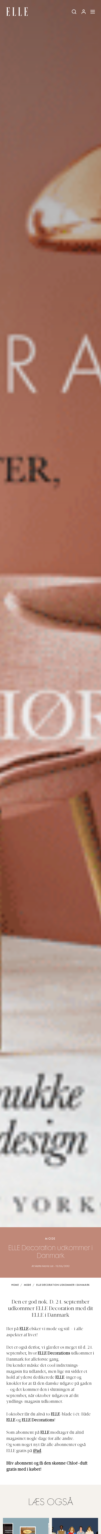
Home (15, 1285)
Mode (50, 1238)
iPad (37, 1451)
